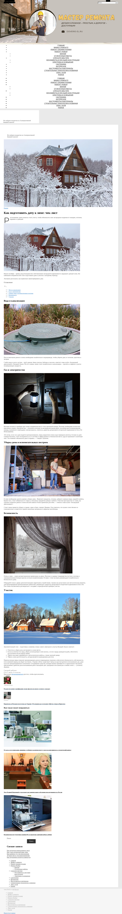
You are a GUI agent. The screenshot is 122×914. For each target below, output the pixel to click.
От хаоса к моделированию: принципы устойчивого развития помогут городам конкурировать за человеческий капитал (37, 750)
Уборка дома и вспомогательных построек (21, 293)
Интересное (61, 66)
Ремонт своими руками (61, 50)
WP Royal (15, 889)
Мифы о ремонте (61, 47)
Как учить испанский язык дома (17, 852)
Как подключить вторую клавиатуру (19, 857)
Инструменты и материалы (61, 68)
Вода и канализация (14, 290)
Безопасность (13, 295)
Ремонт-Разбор (61, 52)
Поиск (9, 838)
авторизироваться (17, 674)
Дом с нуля (61, 73)
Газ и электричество (15, 291)
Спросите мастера (61, 58)
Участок (11, 297)
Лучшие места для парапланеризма (18, 855)
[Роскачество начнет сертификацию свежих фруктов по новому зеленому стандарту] (7, 683)
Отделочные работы (63, 56)
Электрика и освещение (63, 62)
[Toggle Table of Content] (5, 286)
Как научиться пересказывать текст (18, 850)
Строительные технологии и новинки (61, 70)
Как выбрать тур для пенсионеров (18, 854)
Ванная (63, 54)
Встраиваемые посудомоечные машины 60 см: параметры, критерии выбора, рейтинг (28, 834)
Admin (8, 676)
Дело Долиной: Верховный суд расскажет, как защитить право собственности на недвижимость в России (33, 792)
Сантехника (61, 64)
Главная (61, 45)
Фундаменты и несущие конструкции (62, 60)
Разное (61, 75)
